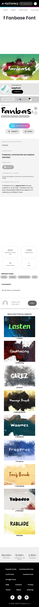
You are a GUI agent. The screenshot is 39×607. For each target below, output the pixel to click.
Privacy (30, 585)
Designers (32, 558)
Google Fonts (11, 579)
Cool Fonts (10, 574)
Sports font (20, 186)
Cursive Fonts (28, 574)
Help (7, 585)
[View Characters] (36, 108)
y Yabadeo (19, 511)
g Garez (20, 387)
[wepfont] (6, 89)
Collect (14, 131)
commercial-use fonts (19, 558)
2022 (10, 250)
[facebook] (12, 597)
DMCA (18, 590)
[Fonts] (10, 3)
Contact (17, 92)
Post (32, 303)
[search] (26, 4)
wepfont (16, 88)
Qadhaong (19, 363)
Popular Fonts (11, 569)
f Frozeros (19, 461)
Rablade (19, 535)
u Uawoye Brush (19, 412)
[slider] (20, 99)
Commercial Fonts (26, 569)
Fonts (5, 10)
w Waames (19, 437)
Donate (9, 167)
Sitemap (30, 590)
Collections (23, 10)
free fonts (6, 558)
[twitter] (19, 597)
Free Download (21, 126)
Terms (8, 590)
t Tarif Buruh (19, 486)
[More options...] (36, 113)
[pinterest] (27, 597)
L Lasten (19, 338)
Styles (13, 10)
